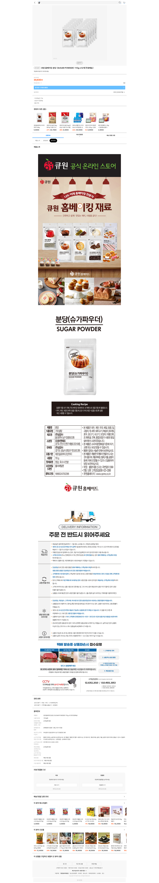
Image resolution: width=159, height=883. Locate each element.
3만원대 (55, 705)
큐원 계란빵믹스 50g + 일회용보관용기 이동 (104, 121)
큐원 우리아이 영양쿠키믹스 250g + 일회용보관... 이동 (91, 121)
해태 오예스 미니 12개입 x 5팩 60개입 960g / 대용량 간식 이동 (104, 815)
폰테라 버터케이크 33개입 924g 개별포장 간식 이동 (117, 842)
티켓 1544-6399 (72, 868)
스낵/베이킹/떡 (53, 703)
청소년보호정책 (73, 873)
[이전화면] (34, 2)
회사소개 (85, 873)
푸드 (46, 703)
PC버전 (80, 873)
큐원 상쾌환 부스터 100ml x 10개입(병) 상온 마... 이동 (78, 121)
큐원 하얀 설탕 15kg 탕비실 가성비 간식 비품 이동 (52, 121)
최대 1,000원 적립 (118, 92)
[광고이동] (119, 2)
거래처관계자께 (91, 873)
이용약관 (57, 873)
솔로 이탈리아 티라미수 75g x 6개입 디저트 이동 (65, 842)
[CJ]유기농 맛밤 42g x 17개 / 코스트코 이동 (91, 815)
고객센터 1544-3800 (61, 868)
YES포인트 (37, 83)
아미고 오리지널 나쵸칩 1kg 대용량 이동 (39, 842)
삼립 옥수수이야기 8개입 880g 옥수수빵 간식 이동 (78, 842)
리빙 (43, 703)
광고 (103, 873)
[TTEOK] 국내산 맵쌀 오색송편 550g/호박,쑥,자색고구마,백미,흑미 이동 (52, 842)
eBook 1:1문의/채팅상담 (95, 868)
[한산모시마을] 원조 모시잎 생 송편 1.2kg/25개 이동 (104, 842)
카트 (124, 3)
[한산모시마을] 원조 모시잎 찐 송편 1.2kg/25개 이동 (91, 842)
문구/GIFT (37, 703)
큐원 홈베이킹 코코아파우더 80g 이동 (39, 121)
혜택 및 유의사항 (56, 788)
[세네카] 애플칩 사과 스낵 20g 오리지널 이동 (39, 815)
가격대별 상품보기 (47, 705)
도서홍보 (99, 873)
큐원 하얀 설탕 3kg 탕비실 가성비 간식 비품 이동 (65, 121)
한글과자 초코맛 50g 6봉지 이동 (117, 815)
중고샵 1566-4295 (83, 868)
